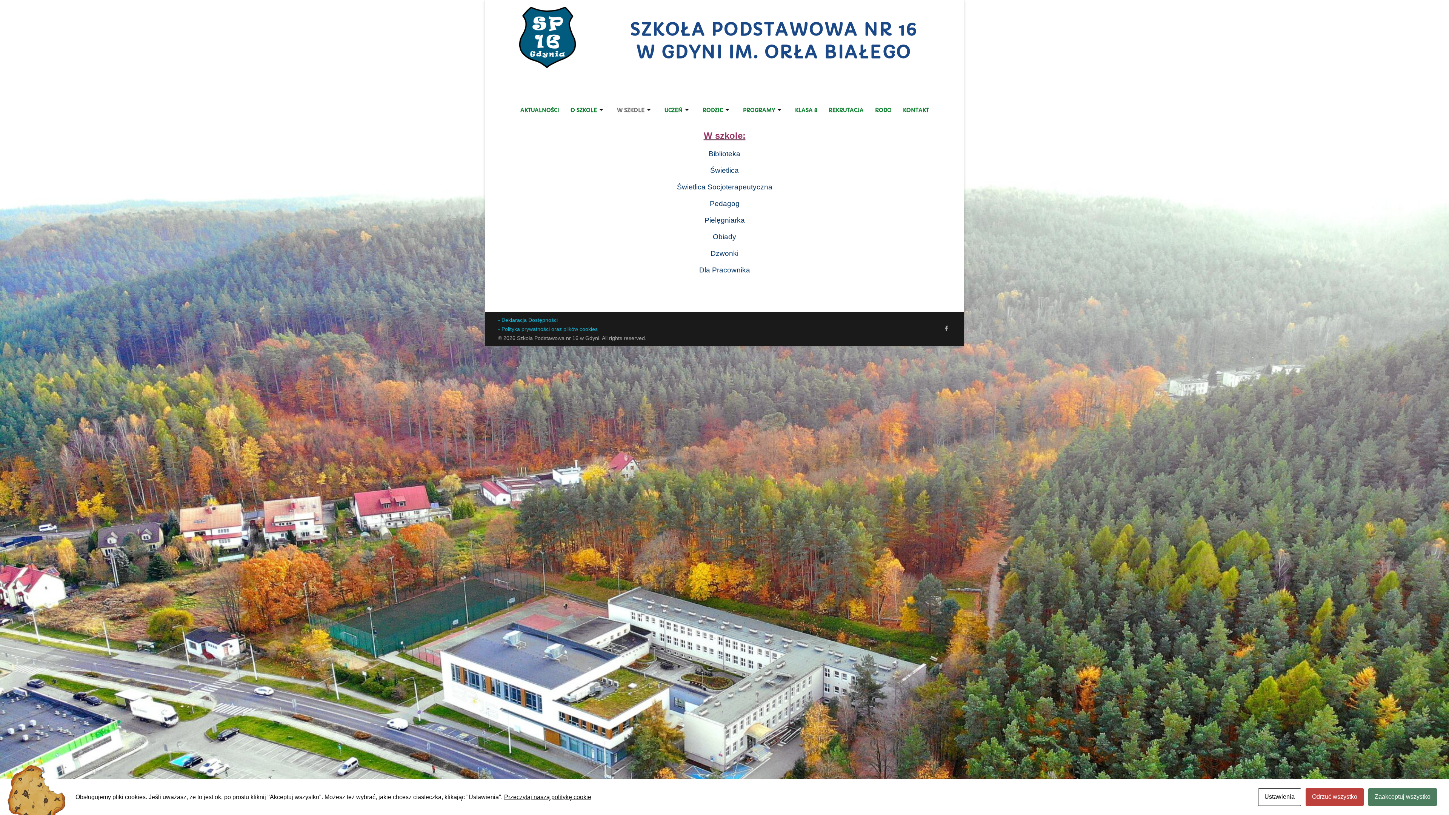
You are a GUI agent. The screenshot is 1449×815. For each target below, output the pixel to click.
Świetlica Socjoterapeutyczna (724, 187)
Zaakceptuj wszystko (1403, 796)
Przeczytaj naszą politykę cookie (547, 797)
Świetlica (724, 170)
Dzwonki (724, 253)
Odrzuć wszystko (1334, 796)
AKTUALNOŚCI (539, 110)
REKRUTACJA (846, 110)
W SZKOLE (631, 110)
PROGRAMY (759, 110)
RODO (883, 110)
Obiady (724, 237)
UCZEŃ (674, 110)
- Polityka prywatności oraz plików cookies (548, 329)
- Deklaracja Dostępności (528, 320)
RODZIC (713, 110)
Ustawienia (1279, 796)
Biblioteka (724, 154)
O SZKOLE (584, 110)
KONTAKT (916, 110)
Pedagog (725, 204)
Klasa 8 (806, 110)
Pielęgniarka (725, 220)
